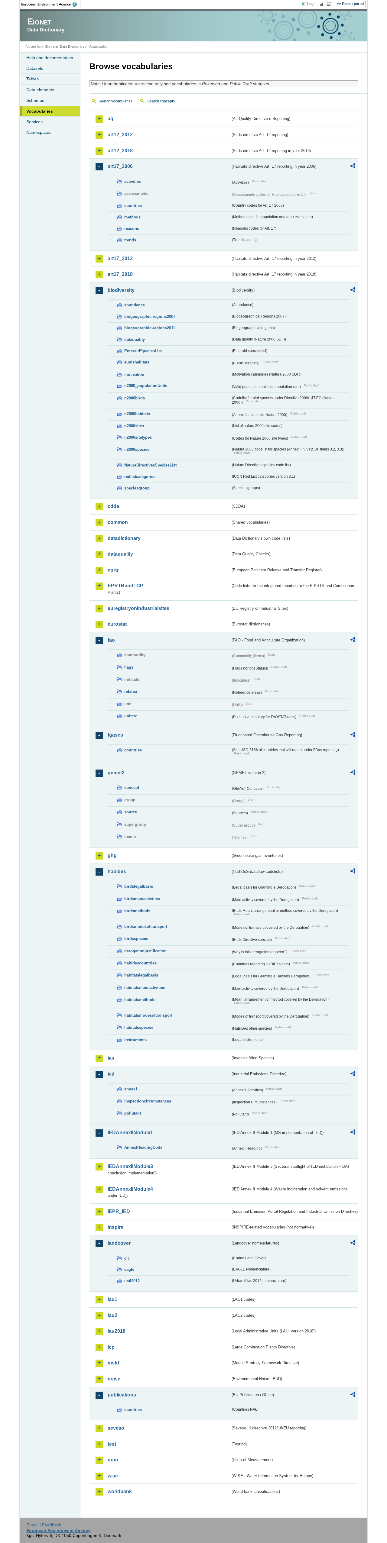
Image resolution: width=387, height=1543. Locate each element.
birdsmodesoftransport (145, 926)
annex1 (131, 1089)
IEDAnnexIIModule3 (130, 1166)
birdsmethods (137, 911)
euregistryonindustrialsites (138, 608)
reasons (131, 228)
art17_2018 (120, 274)
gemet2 (116, 772)
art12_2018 (120, 150)
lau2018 (116, 1331)
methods (132, 217)
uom (113, 1459)
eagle (129, 1269)
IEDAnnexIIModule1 (130, 1132)
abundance (134, 305)
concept (131, 787)
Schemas (35, 100)
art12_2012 (120, 134)
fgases (115, 735)
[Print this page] (322, 4)
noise (114, 1378)
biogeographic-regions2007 (149, 316)
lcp (111, 1347)
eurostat (117, 624)
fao (111, 640)
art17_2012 (120, 258)
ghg (112, 855)
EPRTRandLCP (125, 585)
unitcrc (130, 716)
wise (113, 1475)
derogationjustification (145, 951)
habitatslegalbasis (141, 975)
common (118, 522)
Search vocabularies (115, 101)
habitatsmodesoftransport (148, 1015)
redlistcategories (139, 476)
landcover (119, 1243)
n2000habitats (137, 414)
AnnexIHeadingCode (143, 1147)
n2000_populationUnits (145, 385)
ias (111, 1057)
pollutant (132, 1113)
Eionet (50, 46)
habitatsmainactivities (144, 987)
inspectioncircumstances (147, 1101)
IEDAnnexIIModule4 (130, 1189)
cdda (113, 506)
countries (133, 205)
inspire (115, 1227)
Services (34, 121)
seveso (116, 1428)
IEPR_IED (119, 1211)
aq (110, 118)
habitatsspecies (138, 1027)
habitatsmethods (139, 999)
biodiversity (121, 290)
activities (132, 181)
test (112, 1444)
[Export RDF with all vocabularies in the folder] (352, 166)
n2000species (136, 449)
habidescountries (140, 963)
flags (128, 667)
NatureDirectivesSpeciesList (150, 465)
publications (122, 1394)
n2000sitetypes (138, 437)
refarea (130, 691)
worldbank (120, 1491)
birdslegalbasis (138, 886)
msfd (113, 1362)
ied (111, 1074)
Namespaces (38, 132)
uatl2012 (132, 1281)
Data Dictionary (72, 46)
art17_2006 (120, 166)
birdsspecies (136, 938)
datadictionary (124, 538)
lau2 (112, 1315)
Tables (32, 78)
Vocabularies (39, 111)
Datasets (34, 68)
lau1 (112, 1299)
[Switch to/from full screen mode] (330, 4)
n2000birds (134, 398)
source (130, 812)
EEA (51, 4)
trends (130, 240)
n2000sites (134, 426)
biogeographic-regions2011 (149, 328)
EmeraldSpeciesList (143, 351)
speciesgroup (137, 488)
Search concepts (161, 101)
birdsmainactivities (142, 898)
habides (117, 871)
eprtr (113, 570)
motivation (134, 374)
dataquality (134, 339)
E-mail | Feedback (43, 1524)
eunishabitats (136, 362)
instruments (135, 1040)
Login (312, 4)
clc (127, 1258)
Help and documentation (49, 57)
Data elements (40, 89)
